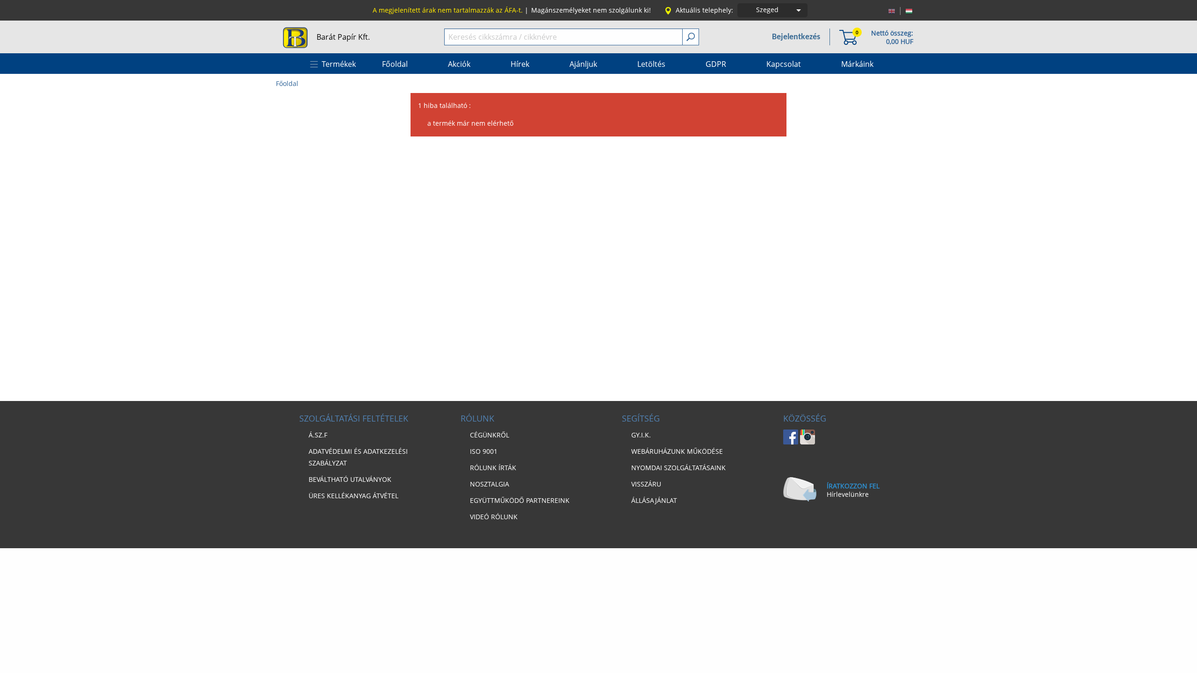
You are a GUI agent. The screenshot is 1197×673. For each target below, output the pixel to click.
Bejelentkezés (796, 37)
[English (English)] (891, 10)
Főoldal (287, 83)
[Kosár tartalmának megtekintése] (848, 36)
